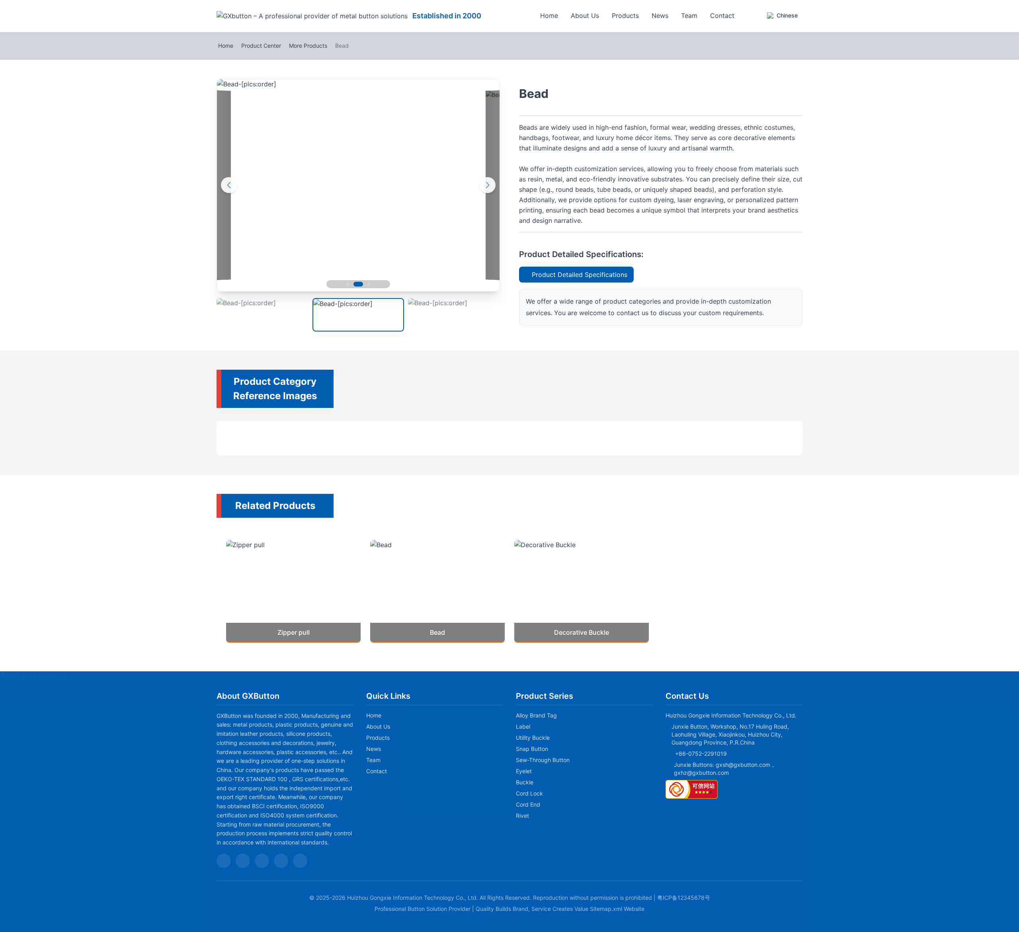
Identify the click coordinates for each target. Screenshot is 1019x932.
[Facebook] (281, 861)
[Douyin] (243, 861)
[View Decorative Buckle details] (581, 591)
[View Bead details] (437, 591)
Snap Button (532, 748)
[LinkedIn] (262, 861)
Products (625, 15)
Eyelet (524, 771)
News (660, 15)
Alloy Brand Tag (536, 715)
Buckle (524, 782)
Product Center (261, 45)
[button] (341, 284)
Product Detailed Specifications (579, 275)
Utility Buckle (533, 737)
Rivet (522, 815)
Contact (722, 15)
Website (634, 908)
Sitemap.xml (606, 908)
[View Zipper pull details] (293, 591)
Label (523, 726)
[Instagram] (300, 861)
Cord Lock (529, 793)
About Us (585, 15)
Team (689, 15)
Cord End (528, 804)
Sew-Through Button (543, 760)
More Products (308, 45)
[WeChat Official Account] (224, 861)
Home (549, 15)
